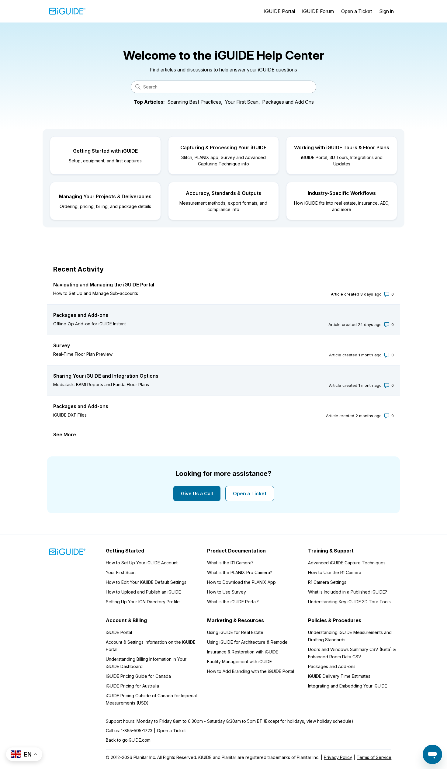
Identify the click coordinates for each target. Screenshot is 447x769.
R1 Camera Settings (327, 582)
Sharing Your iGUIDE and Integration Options (105, 376)
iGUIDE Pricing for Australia (132, 685)
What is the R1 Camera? (230, 562)
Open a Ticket (356, 11)
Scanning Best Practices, (194, 102)
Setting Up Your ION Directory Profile (143, 601)
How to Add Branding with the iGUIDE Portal (250, 671)
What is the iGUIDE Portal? (233, 601)
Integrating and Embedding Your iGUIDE (347, 685)
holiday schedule (334, 721)
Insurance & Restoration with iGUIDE (242, 651)
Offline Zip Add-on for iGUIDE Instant (89, 323)
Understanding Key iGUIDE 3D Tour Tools (349, 601)
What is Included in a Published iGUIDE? (347, 591)
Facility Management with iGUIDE (239, 661)
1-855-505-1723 (136, 730)
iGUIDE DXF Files (70, 414)
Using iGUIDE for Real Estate (235, 632)
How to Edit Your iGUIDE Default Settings (146, 582)
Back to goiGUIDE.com (128, 740)
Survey (61, 345)
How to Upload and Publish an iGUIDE (143, 591)
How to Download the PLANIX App (241, 582)
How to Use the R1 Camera (334, 572)
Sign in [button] (386, 11)
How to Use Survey (226, 591)
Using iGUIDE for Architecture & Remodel (248, 642)
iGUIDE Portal (279, 11)
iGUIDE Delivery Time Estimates (339, 676)
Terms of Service (374, 757)
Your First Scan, (242, 102)
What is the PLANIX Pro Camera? (239, 572)
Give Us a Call (197, 493)
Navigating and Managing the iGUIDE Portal (103, 285)
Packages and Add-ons (80, 315)
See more (64, 434)
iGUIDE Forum (318, 11)
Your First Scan (121, 572)
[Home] (67, 11)
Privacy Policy (338, 757)
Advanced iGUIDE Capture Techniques (347, 562)
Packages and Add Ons (288, 102)
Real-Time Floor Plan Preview (83, 354)
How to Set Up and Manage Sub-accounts (95, 293)
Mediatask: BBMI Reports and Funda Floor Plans (101, 384)
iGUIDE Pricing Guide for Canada (138, 676)
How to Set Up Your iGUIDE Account (142, 562)
